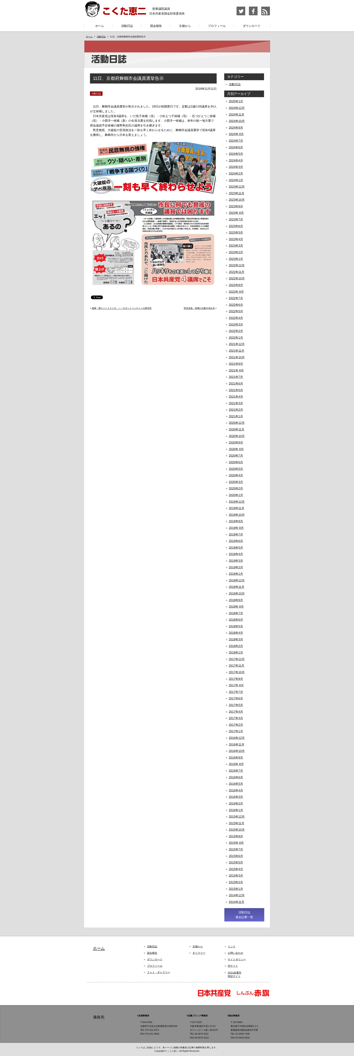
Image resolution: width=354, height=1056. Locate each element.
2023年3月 (236, 245)
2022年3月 (236, 324)
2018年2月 (236, 646)
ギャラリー (198, 952)
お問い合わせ (235, 952)
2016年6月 (236, 777)
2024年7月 (236, 140)
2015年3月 (236, 875)
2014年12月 (237, 895)
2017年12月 (237, 659)
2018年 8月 (236, 606)
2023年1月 (236, 258)
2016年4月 (236, 790)
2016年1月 (236, 810)
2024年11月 (236, 114)
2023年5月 (236, 232)
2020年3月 (236, 482)
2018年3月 (236, 639)
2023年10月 (237, 199)
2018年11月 (236, 586)
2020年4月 (236, 475)
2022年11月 (236, 272)
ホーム (99, 25)
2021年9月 (236, 363)
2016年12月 (237, 737)
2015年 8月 (236, 842)
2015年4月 (236, 869)
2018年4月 (236, 632)
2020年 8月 (236, 449)
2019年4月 (236, 554)
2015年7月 (236, 849)
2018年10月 (237, 593)
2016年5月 (236, 783)
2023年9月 (236, 206)
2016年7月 (236, 770)
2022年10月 (237, 278)
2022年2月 (236, 331)
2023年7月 (236, 219)
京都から (185, 25)
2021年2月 (236, 409)
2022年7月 (236, 298)
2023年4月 (236, 239)
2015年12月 (237, 816)
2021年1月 (236, 416)
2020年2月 (236, 488)
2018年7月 (236, 613)
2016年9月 (236, 757)
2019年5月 (236, 547)
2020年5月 (236, 468)
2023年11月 (236, 193)
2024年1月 (236, 180)
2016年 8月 (236, 764)
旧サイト (233, 965)
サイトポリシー (237, 959)
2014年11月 (236, 902)
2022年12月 (237, 265)
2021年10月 (237, 357)
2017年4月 (236, 711)
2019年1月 (236, 573)
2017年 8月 (236, 685)
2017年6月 (236, 698)
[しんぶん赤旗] (253, 996)
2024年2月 (236, 173)
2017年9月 (236, 678)
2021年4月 (236, 396)
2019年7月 (236, 534)
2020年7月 (236, 455)
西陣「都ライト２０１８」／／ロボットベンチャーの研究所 (122, 308)
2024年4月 (236, 160)
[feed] (265, 15)
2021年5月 (236, 390)
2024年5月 (236, 153)
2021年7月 (236, 376)
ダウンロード (252, 25)
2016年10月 (237, 751)
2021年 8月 (236, 370)
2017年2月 (236, 724)
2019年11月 (236, 508)
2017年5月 (236, 705)
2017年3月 (236, 718)
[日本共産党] (216, 996)
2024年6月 (236, 147)
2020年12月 (237, 422)
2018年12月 (237, 580)
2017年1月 (236, 731)
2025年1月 (236, 101)
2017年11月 (236, 665)
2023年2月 (236, 252)
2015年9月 (236, 836)
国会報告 (156, 25)
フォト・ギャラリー (158, 972)
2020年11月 (236, 429)
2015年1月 (236, 888)
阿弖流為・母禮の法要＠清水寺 (199, 308)
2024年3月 (236, 167)
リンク (231, 946)
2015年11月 (236, 823)
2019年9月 (236, 521)
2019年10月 (237, 514)
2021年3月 (236, 403)
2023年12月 (237, 186)
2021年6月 (236, 383)
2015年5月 (236, 862)
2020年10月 (237, 436)
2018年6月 (236, 619)
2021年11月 (236, 350)
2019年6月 (236, 541)
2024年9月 (236, 127)
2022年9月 (236, 285)
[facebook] (253, 15)
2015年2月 (236, 882)
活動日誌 (127, 25)
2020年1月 (236, 495)
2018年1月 (236, 652)
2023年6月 (236, 226)
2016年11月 (236, 744)
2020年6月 (236, 462)
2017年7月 (236, 692)
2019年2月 (236, 567)
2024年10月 (237, 121)
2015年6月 (236, 856)
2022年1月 (236, 337)
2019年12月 (237, 501)
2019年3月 (236, 560)
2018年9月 (236, 600)
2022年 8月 (236, 291)
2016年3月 (236, 796)
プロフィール (217, 25)
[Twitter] (241, 15)
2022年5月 (236, 311)
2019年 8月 (236, 527)
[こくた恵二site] (115, 15)
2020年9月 (236, 442)
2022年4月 (236, 317)
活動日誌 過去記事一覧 (244, 915)
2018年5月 (236, 626)
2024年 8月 (236, 134)
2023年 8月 (236, 212)
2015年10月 (237, 829)
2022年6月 (236, 304)
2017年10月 (237, 672)
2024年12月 (237, 108)
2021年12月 (237, 344)
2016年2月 (236, 803)
